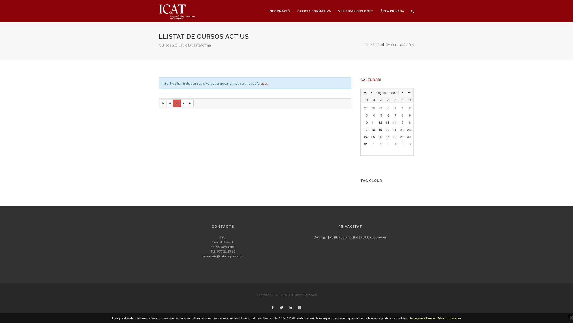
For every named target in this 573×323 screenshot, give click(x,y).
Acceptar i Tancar (423, 318)
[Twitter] (281, 307)
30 (387, 108)
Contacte (223, 227)
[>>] (409, 92)
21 (394, 129)
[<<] (364, 92)
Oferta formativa (314, 11)
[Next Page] (184, 103)
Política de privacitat (344, 237)
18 (373, 129)
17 (366, 129)
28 (373, 108)
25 (373, 136)
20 (387, 129)
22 (402, 129)
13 (387, 122)
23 (409, 129)
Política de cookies (374, 237)
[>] (402, 92)
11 (373, 122)
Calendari (370, 80)
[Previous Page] (170, 103)
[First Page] (163, 103)
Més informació (449, 318)
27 (366, 108)
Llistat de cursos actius (393, 44)
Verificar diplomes (355, 11)
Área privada (392, 11)
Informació (279, 11)
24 (366, 136)
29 (380, 108)
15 (402, 122)
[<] (371, 92)
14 (394, 122)
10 (366, 122)
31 (394, 108)
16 (409, 122)
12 (380, 122)
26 (380, 136)
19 (380, 129)
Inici (366, 44)
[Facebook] (272, 307)
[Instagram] (299, 307)
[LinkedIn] (290, 307)
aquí (264, 83)
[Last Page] (190, 103)
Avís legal (320, 237)
